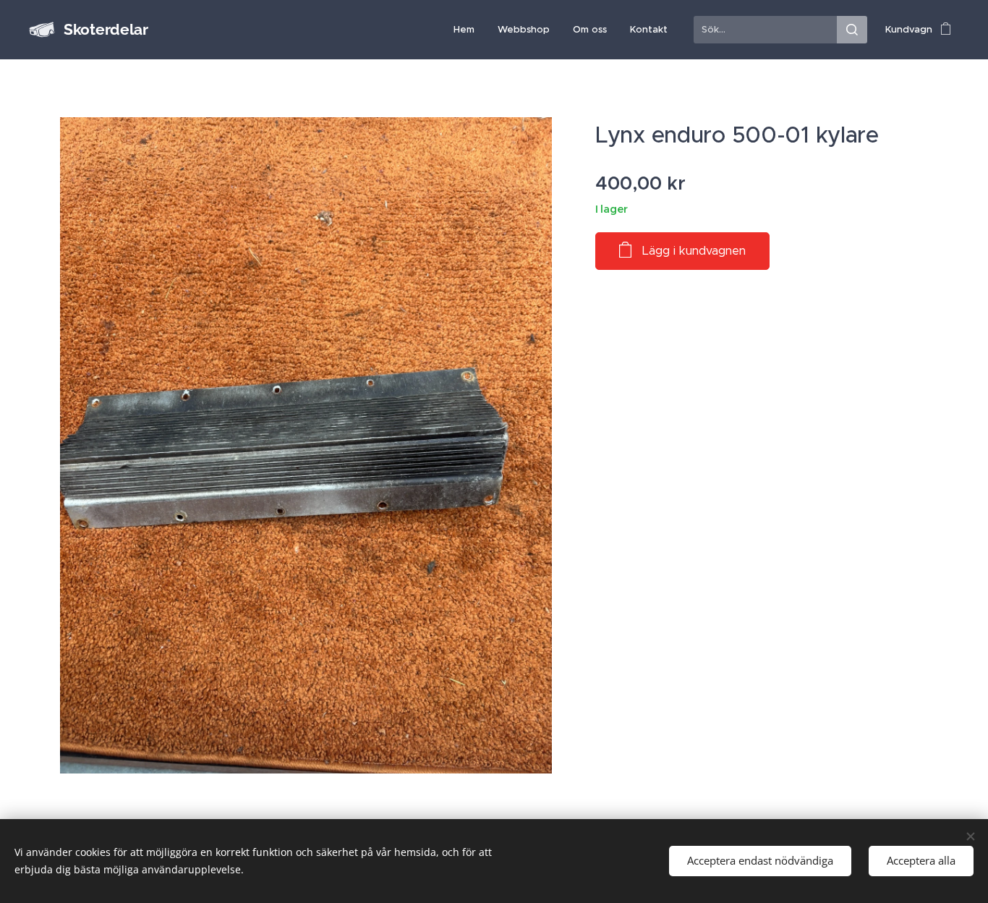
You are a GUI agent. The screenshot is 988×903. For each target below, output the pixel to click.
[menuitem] (468, 30)
